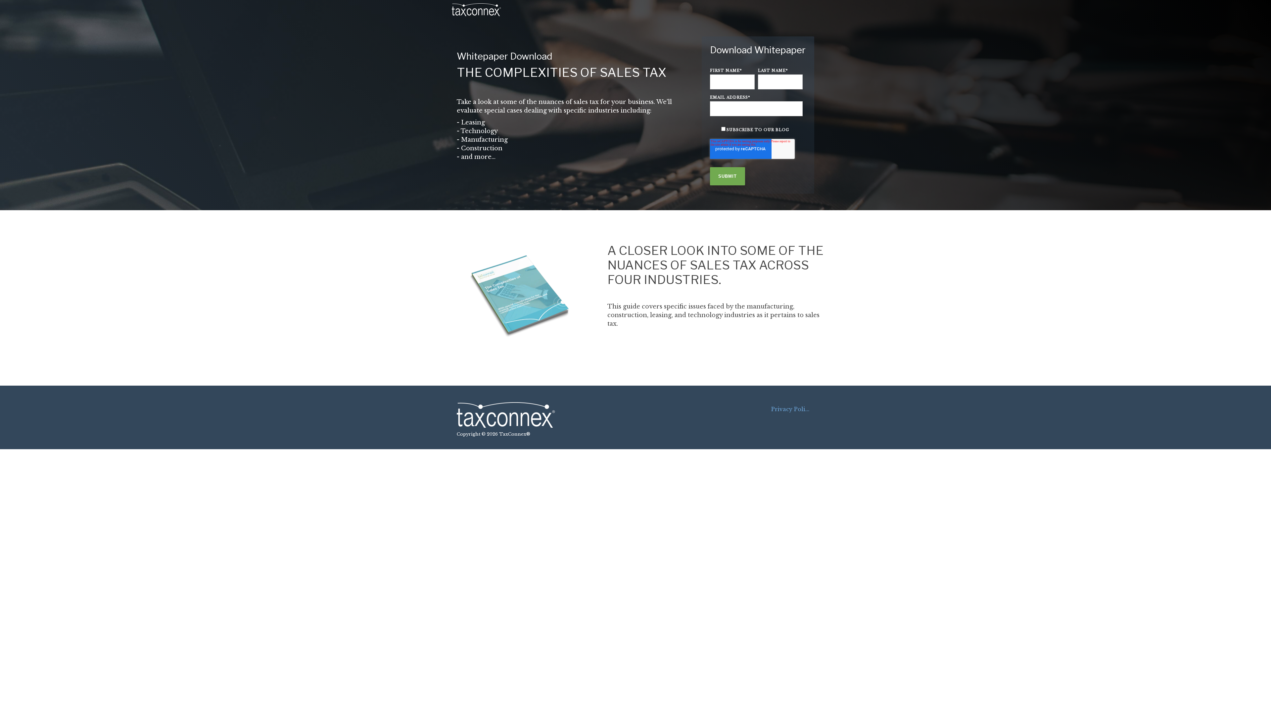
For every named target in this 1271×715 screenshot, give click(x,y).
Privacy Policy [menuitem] (791, 409)
